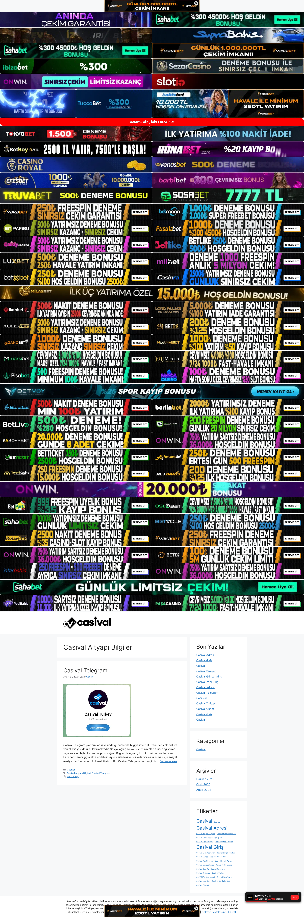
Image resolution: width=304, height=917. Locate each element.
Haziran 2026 (205, 779)
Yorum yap (73, 776)
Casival (71, 769)
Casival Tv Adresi (203, 873)
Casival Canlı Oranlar (204, 842)
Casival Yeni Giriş (207, 682)
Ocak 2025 (203, 784)
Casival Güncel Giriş (209, 676)
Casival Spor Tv (202, 869)
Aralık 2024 (203, 789)
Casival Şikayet (206, 671)
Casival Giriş (204, 660)
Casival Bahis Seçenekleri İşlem (209, 838)
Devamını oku (168, 761)
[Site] (76, 212)
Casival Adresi (205, 655)
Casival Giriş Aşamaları (205, 853)
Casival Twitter (205, 703)
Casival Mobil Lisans (223, 865)
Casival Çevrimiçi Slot (221, 881)
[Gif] (152, 293)
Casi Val (201, 698)
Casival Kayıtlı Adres (223, 861)
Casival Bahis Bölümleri (226, 834)
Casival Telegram (85, 670)
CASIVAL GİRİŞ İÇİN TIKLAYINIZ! (152, 122)
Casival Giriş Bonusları (226, 853)
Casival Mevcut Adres (205, 865)
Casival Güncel (205, 708)
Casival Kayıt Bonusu (204, 861)
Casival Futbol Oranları (224, 842)
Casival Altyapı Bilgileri (79, 773)
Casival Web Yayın (224, 877)
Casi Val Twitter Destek (205, 877)
